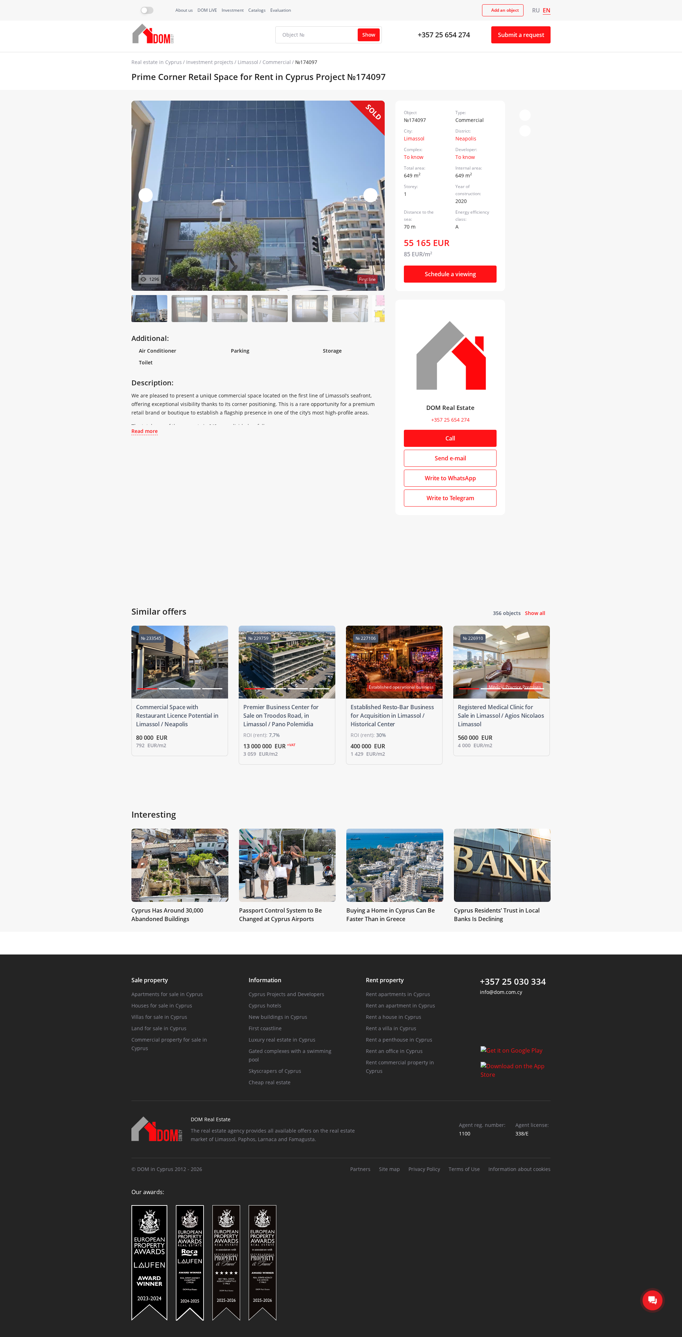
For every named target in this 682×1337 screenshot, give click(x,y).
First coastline (265, 1028)
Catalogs (257, 10)
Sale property (149, 980)
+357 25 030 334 (513, 981)
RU (536, 10)
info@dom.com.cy (501, 992)
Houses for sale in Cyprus (161, 1005)
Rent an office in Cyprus (394, 1051)
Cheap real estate (270, 1082)
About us (184, 10)
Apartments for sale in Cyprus (167, 994)
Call (450, 438)
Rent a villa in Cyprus (391, 1028)
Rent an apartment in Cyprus (400, 1005)
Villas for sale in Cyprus (159, 1017)
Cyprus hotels (265, 1005)
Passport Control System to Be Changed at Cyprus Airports (280, 915)
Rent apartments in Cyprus (398, 994)
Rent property (385, 980)
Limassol (248, 62)
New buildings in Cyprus (278, 1017)
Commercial (276, 62)
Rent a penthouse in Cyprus (399, 1039)
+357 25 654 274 (444, 34)
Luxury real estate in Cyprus (282, 1039)
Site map (389, 1169)
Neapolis (465, 138)
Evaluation (280, 10)
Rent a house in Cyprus (393, 1017)
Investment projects (209, 62)
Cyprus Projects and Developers (286, 994)
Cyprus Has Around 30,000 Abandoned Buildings (167, 915)
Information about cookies (519, 1169)
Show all (535, 613)
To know (413, 157)
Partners (360, 1169)
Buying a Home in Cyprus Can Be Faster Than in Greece (390, 915)
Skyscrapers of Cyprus (275, 1071)
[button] (370, 195)
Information (265, 980)
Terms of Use (464, 1169)
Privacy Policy (424, 1169)
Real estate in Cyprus (156, 62)
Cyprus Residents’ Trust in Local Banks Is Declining (497, 915)
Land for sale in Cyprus (158, 1028)
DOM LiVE (207, 10)
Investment (233, 10)
